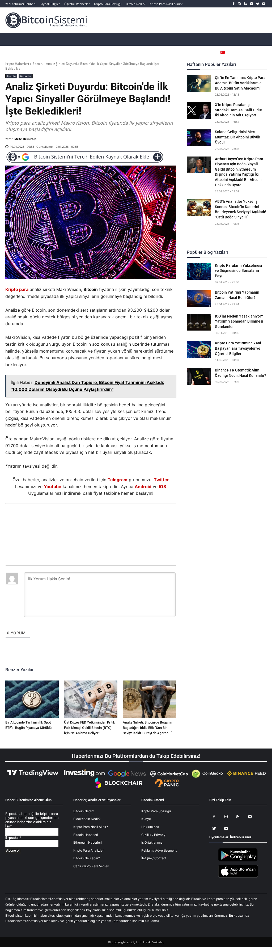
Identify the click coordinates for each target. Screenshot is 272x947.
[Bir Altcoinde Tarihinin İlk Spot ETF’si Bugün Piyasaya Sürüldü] (32, 699)
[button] (254, 52)
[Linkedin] (96, 518)
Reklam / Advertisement (159, 850)
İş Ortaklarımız (152, 842)
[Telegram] (252, 4)
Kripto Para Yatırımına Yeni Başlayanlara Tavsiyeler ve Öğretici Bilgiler (238, 348)
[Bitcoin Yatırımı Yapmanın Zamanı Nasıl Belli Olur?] (199, 298)
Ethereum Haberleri (87, 842)
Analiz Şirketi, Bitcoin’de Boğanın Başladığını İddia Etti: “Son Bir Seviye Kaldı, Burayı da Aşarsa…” (147, 727)
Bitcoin (37, 63)
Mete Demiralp (25, 139)
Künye (146, 819)
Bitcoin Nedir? (83, 811)
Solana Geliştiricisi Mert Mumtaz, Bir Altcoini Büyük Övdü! (237, 137)
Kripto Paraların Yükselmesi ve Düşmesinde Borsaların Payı (238, 270)
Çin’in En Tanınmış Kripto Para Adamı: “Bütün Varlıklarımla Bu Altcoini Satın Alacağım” (240, 82)
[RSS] (246, 4)
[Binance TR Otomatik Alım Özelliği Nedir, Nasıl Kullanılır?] (199, 376)
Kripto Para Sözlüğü (156, 811)
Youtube (52, 486)
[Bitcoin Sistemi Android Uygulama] (238, 860)
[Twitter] (257, 4)
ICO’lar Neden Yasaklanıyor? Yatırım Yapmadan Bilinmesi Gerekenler (239, 321)
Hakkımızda (150, 827)
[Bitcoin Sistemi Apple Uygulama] (238, 876)
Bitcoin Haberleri (85, 835)
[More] (121, 518)
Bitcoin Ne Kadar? (86, 858)
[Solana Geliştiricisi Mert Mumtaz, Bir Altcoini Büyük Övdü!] (199, 137)
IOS (162, 486)
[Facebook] (233, 4)
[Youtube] (264, 4)
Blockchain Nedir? (86, 819)
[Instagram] (239, 4)
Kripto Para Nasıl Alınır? (90, 827)
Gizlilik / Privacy (153, 835)
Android (143, 486)
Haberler (25, 76)
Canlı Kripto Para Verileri (91, 866)
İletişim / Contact (153, 858)
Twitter (161, 479)
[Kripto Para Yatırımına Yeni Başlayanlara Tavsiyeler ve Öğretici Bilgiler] (199, 349)
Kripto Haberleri (17, 63)
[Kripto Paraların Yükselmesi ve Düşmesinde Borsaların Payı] (199, 271)
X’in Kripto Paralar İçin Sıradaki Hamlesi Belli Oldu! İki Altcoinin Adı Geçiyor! (238, 110)
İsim (8, 826)
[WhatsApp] (84, 518)
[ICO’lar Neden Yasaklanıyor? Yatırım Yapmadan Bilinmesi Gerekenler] (199, 322)
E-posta (13, 838)
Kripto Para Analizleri (88, 850)
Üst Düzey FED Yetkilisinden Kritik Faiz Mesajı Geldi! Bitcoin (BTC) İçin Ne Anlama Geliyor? (89, 727)
